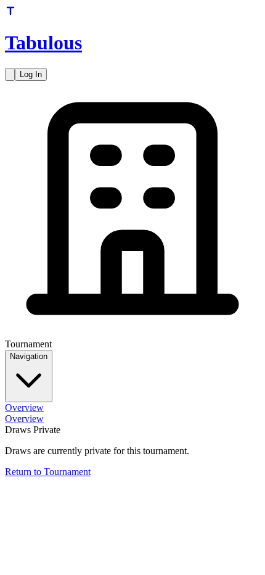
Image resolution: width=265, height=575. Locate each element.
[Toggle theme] (10, 74)
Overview (24, 407)
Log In (31, 74)
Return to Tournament (48, 471)
